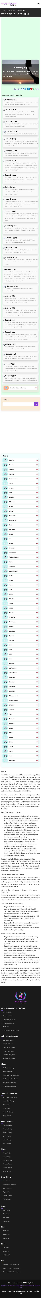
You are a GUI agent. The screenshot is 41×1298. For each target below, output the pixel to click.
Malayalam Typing (8, 1101)
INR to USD (6, 1026)
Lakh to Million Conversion (11, 1030)
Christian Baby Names (9, 1054)
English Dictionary (8, 1068)
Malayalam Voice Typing (10, 1097)
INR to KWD (6, 1234)
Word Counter (7, 1188)
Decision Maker (7, 1195)
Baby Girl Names (8, 1043)
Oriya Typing (7, 1136)
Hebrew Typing (7, 1167)
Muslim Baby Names (9, 1058)
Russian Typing (7, 1171)
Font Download (7, 1071)
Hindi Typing (6, 1108)
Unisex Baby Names (9, 1047)
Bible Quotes (7, 1214)
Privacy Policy (19, 1285)
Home (3, 10)
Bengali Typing (7, 1128)
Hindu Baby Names (8, 1051)
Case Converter (8, 1016)
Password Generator (9, 1184)
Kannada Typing (8, 1112)
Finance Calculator (8, 1023)
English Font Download (10, 1079)
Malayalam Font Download (11, 1075)
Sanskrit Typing (7, 1132)
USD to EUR (6, 1221)
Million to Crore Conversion (11, 1268)
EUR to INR (6, 1247)
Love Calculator (8, 1181)
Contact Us (11, 1285)
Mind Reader (7, 1210)
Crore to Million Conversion (11, 1272)
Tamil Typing (6, 1104)
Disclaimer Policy (29, 1285)
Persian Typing (7, 1164)
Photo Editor (7, 1199)
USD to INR (6, 1238)
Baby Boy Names (8, 1040)
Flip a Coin (6, 1192)
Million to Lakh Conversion (11, 1264)
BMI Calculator (7, 1012)
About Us (3, 1285)
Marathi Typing (7, 1125)
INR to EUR (6, 1251)
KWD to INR (6, 1255)
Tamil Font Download (9, 1082)
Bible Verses (11, 10)
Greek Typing (7, 1139)
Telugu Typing (7, 1115)
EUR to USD (6, 1217)
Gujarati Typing (7, 1160)
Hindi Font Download (9, 1086)
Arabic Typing (7, 1153)
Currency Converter (9, 1019)
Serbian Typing (7, 1143)
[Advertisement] (20, 39)
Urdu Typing (6, 1156)
